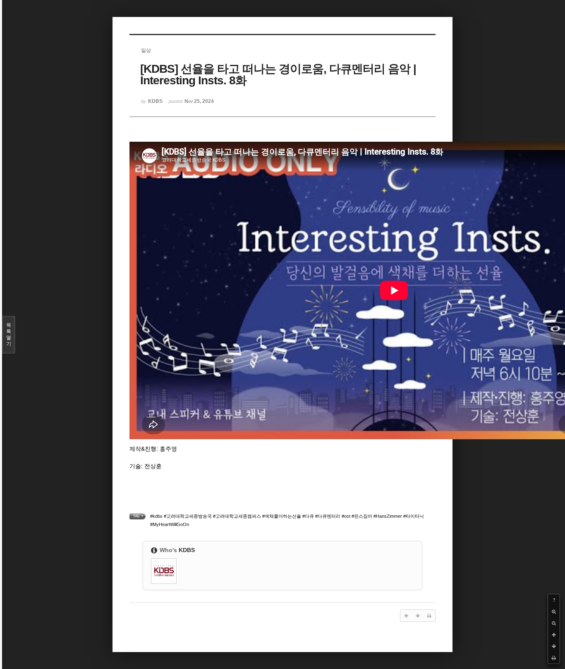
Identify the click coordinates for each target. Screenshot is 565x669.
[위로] (554, 634)
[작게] (554, 623)
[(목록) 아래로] (554, 646)
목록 (8, 334)
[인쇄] (554, 658)
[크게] (554, 611)
